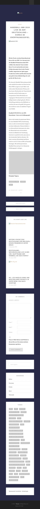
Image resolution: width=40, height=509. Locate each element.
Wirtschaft (11, 395)
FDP (23, 439)
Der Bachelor (14, 427)
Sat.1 (19, 467)
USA (11, 473)
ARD (16, 408)
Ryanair (12, 467)
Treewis (17, 503)
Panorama (11, 383)
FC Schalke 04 (14, 439)
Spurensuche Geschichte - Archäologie (18, 491)
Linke (25, 458)
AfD (11, 408)
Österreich (13, 480)
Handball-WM (14, 181)
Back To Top (19, 506)
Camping (12, 418)
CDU (19, 418)
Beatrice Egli (14, 412)
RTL (28, 464)
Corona (27, 421)
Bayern (22, 408)
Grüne (25, 449)
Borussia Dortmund (16, 415)
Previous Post (20, 203)
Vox (16, 473)
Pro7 (27, 461)
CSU (22, 424)
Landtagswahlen (15, 458)
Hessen (23, 455)
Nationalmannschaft (17, 461)
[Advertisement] (24, 162)
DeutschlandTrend (16, 433)
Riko (21, 190)
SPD (25, 467)
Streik (12, 470)
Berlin (23, 412)
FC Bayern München (16, 436)
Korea (23, 181)
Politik (10, 387)
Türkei (25, 470)
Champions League (16, 421)
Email (10, 327)
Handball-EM (23, 452)
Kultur (10, 379)
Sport (20, 24)
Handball (13, 452)
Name (10, 322)
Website (10, 332)
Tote (18, 470)
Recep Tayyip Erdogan (17, 464)
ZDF (11, 184)
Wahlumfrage (24, 473)
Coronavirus (14, 424)
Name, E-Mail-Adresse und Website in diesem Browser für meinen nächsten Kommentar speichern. (19, 342)
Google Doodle (15, 449)
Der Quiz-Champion (16, 430)
